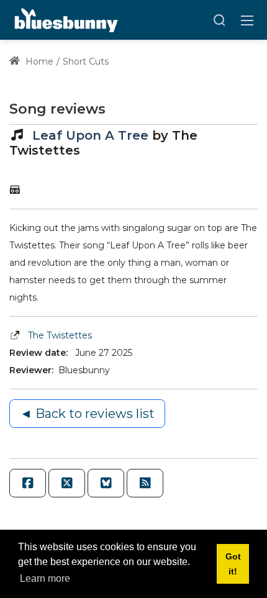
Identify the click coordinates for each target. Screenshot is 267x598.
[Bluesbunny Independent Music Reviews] (64, 19)
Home (38, 61)
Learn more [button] (45, 578)
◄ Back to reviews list (87, 413)
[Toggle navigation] (247, 20)
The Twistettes (60, 335)
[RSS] (145, 483)
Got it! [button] (233, 563)
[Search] (219, 20)
